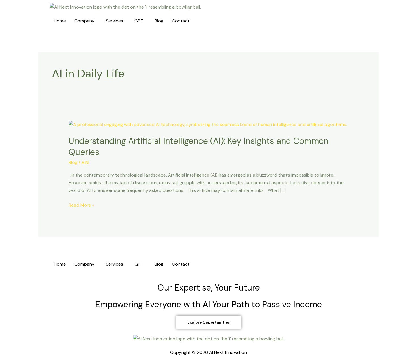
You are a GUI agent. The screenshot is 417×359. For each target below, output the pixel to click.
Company (84, 21)
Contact (180, 21)
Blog (159, 21)
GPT (138, 21)
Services (114, 21)
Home (60, 21)
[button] (86, 21)
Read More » (81, 204)
